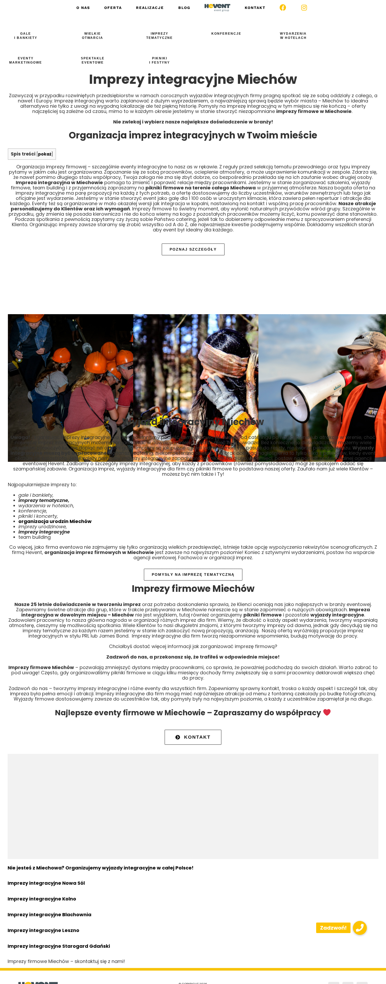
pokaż (44, 154)
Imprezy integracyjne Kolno (42, 898)
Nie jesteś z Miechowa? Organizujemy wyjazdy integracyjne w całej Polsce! (101, 867)
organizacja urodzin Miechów (55, 521)
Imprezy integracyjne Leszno (43, 930)
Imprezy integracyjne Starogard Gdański (59, 946)
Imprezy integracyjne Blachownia (49, 914)
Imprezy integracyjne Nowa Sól (46, 883)
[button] (360, 928)
